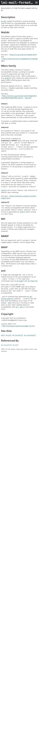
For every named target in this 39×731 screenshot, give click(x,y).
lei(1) (10, 303)
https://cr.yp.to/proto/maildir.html (23, 55)
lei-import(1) (33, 281)
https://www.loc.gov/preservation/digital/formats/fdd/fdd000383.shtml (19, 97)
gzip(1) (7, 78)
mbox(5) (28, 98)
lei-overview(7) (30, 335)
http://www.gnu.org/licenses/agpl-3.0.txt (18, 326)
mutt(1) (4, 190)
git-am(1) (20, 307)
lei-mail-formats (17, 3)
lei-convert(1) (17, 335)
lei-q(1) (4, 21)
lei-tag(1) (20, 281)
